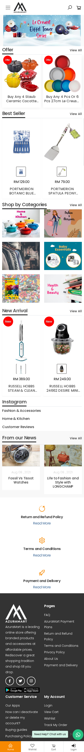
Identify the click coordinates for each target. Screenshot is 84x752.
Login (48, 705)
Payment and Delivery (61, 665)
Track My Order (55, 725)
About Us (51, 659)
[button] (70, 7)
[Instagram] (31, 681)
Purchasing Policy (18, 736)
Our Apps (12, 705)
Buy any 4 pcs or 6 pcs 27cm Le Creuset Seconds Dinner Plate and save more (62, 103)
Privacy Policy (54, 652)
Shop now (18, 215)
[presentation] (6, 30)
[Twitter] (20, 681)
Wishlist (49, 718)
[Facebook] (9, 681)
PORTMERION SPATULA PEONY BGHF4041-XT (62, 193)
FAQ (47, 615)
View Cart (51, 712)
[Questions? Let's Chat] (78, 734)
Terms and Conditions (61, 646)
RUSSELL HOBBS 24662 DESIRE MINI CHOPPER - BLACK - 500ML (62, 393)
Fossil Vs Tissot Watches (21, 480)
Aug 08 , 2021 (21, 472)
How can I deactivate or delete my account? (21, 717)
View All (76, 50)
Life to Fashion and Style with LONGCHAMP (63, 482)
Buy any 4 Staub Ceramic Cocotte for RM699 (21, 101)
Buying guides (16, 730)
